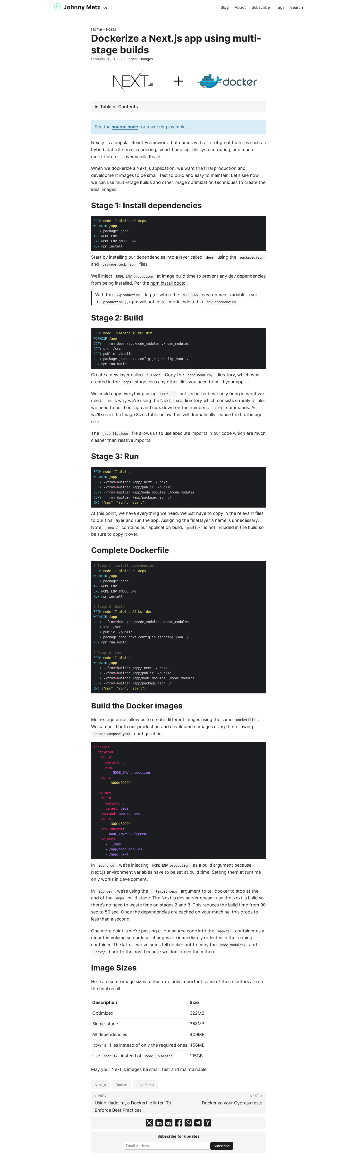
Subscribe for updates (178, 1136)
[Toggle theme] (105, 7)
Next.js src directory (181, 400)
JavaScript (145, 1085)
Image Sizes (134, 414)
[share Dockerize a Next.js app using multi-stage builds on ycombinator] (207, 1122)
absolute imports (190, 433)
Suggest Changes (138, 59)
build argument (217, 865)
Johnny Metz (82, 7)
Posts (111, 29)
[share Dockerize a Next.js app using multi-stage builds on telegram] (198, 1122)
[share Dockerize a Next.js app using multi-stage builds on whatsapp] (188, 1122)
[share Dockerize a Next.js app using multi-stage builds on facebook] (178, 1122)
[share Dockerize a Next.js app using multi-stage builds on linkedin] (159, 1122)
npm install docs (167, 283)
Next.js (98, 142)
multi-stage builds (133, 182)
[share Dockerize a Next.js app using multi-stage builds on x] (149, 1122)
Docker (121, 1085)
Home (96, 29)
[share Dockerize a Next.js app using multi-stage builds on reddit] (168, 1122)
